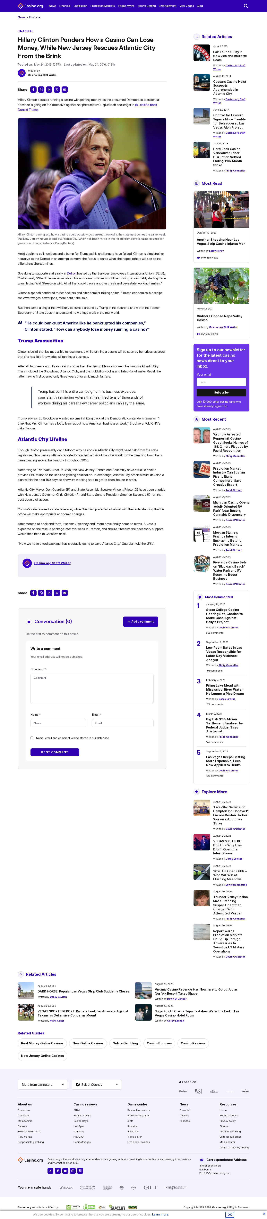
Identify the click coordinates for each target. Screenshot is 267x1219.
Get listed (23, 1115)
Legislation (80, 5)
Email (96, 714)
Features (185, 1120)
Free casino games (138, 1115)
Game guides (137, 1104)
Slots (130, 1120)
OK (230, 1214)
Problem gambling (230, 1131)
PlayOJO (78, 1136)
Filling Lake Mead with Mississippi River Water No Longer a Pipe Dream (225, 689)
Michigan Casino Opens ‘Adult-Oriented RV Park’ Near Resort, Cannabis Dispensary (231, 508)
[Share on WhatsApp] (41, 89)
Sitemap (224, 1126)
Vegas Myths (126, 5)
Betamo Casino (82, 1115)
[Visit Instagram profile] (73, 1171)
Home (223, 1110)
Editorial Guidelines (29, 1131)
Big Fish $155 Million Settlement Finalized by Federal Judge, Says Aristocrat (224, 725)
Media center (227, 1142)
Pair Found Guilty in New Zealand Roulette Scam (230, 56)
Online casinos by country (234, 1147)
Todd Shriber (234, 490)
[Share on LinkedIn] (49, 89)
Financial (65, 5)
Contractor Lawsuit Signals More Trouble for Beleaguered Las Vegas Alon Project (229, 121)
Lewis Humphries (236, 884)
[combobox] (43, 1085)
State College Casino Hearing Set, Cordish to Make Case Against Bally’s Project (224, 616)
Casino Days (80, 1120)
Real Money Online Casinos (42, 1043)
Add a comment (141, 621)
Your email (204, 374)
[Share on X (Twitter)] (57, 89)
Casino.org (219, 1207)
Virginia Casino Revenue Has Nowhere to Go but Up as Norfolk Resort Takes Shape (196, 991)
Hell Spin (78, 1126)
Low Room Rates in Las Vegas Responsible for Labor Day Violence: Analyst (224, 654)
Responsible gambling (31, 1142)
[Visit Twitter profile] (50, 1171)
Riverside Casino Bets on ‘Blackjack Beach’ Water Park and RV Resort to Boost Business (230, 570)
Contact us (24, 1110)
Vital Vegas (186, 5)
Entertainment (167, 5)
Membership (25, 1120)
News (52, 5)
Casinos (184, 1115)
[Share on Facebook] (33, 89)
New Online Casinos (88, 1043)
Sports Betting (147, 5)
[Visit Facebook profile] (58, 1171)
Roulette (132, 1126)
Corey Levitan (227, 698)
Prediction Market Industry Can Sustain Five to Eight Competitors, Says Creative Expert (229, 476)
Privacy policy (228, 1120)
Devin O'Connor (235, 520)
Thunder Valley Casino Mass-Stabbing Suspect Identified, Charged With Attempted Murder (230, 905)
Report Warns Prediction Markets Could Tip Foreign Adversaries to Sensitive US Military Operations (228, 941)
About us (25, 1104)
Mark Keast (57, 1020)
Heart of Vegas (82, 1142)
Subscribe (221, 392)
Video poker (134, 1136)
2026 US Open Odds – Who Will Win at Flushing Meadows (230, 875)
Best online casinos (138, 1110)
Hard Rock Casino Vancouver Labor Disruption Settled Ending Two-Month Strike (227, 157)
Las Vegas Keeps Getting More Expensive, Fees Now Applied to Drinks (225, 761)
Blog (200, 5)
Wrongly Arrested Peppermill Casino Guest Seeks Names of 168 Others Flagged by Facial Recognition (230, 442)
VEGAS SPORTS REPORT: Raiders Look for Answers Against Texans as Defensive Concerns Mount (83, 1013)
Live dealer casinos (138, 1142)
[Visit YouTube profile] (65, 1171)
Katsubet (78, 1131)
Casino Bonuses (159, 1043)
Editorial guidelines (231, 1136)
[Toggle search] (245, 5)
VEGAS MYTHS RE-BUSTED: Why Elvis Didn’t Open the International (227, 847)
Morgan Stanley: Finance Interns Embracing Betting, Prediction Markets (227, 538)
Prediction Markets (102, 5)
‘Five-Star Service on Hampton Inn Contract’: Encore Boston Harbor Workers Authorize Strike (231, 815)
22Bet (76, 1110)
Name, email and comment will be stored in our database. (73, 738)
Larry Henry (216, 250)
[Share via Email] (65, 89)
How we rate (25, 1136)
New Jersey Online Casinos (42, 1056)
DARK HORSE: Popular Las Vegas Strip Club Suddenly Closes (83, 991)
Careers (22, 1126)
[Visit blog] (80, 1171)
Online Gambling (125, 1043)
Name (35, 714)
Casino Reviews (193, 1043)
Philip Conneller (235, 170)
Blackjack (132, 1131)
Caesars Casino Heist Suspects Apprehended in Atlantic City (229, 88)
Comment (38, 669)
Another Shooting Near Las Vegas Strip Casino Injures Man (221, 242)
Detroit (71, 273)
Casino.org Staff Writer (42, 75)
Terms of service (229, 1115)
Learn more (160, 1214)
